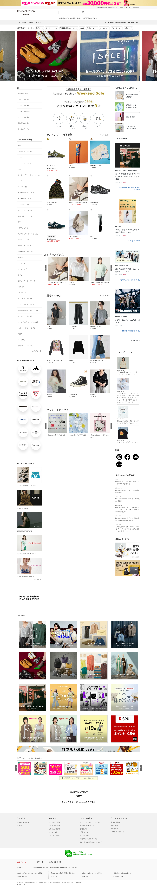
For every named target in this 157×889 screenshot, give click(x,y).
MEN (31, 22)
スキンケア (21, 257)
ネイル (20, 275)
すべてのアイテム (24, 129)
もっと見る (37, 579)
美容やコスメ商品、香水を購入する (63, 873)
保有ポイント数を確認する (122, 873)
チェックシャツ (116, 28)
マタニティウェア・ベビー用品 (28, 234)
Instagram (114, 829)
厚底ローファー (92, 28)
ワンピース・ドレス (24, 163)
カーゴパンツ (104, 28)
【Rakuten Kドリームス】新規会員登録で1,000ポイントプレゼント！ (55, 867)
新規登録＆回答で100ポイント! (107, 7)
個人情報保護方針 (31, 882)
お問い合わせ (84, 832)
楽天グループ (124, 7)
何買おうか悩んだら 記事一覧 (130, 280)
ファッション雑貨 (24, 204)
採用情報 (79, 882)
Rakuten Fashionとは (87, 825)
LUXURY (20, 825)
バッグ (20, 181)
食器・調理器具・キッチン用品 (28, 310)
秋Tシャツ (39, 28)
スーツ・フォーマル (24, 240)
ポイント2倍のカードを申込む (92, 873)
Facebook (114, 825)
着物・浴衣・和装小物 (25, 251)
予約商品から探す (24, 123)
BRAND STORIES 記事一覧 (131, 331)
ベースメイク (22, 263)
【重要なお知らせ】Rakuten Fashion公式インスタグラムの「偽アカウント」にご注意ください (127, 529)
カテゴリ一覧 (36, 351)
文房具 (20, 334)
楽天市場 (136, 7)
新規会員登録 (115, 822)
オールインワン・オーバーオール (29, 175)
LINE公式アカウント (117, 832)
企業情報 (20, 882)
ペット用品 (21, 340)
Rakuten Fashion (36, 12)
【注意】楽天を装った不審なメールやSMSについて (78, 778)
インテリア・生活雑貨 (25, 316)
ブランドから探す (24, 99)
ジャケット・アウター (25, 151)
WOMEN (22, 22)
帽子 (19, 222)
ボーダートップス (52, 28)
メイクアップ (22, 269)
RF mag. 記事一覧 (134, 241)
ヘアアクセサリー (24, 228)
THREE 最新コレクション (68, 28)
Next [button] (140, 56)
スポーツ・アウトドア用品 (26, 328)
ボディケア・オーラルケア (26, 281)
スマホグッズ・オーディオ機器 (28, 322)
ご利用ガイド (84, 829)
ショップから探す (24, 105)
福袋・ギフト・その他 (25, 346)
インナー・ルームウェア (26, 193)
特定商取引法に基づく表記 (88, 839)
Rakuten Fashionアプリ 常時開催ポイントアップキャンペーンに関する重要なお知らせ (127, 509)
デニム (82, 28)
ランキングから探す (24, 111)
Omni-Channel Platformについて (91, 842)
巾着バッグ (128, 28)
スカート (21, 169)
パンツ (20, 157)
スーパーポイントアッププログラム (91, 822)
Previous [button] (17, 56)
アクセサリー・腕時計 (25, 210)
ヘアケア (21, 287)
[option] (47, 56)
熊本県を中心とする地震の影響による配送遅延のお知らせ (78, 18)
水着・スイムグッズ (24, 246)
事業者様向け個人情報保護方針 (49, 882)
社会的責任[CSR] (67, 882)
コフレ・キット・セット (26, 304)
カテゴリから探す (24, 117)
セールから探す (23, 94)
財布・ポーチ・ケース (25, 216)
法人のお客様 (84, 835)
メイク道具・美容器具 (25, 298)
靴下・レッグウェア (24, 198)
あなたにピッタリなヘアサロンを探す (29, 873)
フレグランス (22, 293)
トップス (21, 145)
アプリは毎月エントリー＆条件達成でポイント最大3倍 (121, 22)
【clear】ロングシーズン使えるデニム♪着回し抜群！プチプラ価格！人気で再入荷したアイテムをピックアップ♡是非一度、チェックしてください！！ (128, 397)
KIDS (38, 22)
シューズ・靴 (22, 187)
